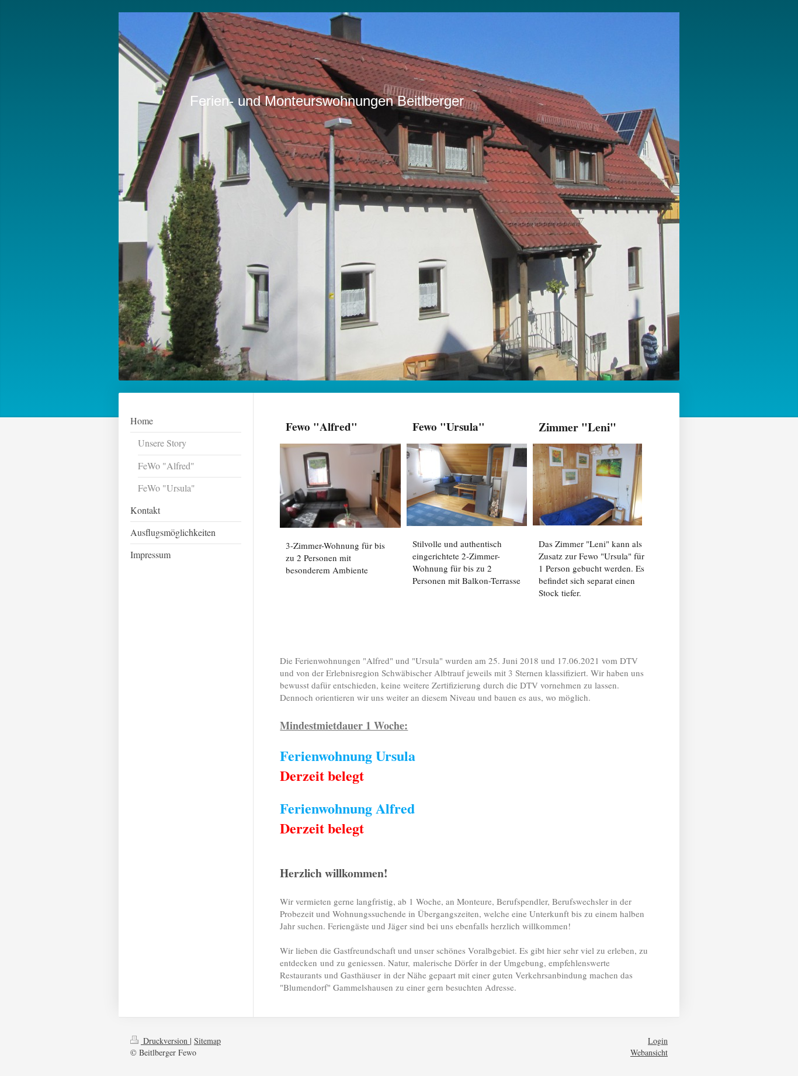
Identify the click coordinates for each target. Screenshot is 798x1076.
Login (658, 1040)
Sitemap (207, 1040)
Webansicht (649, 1052)
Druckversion (165, 1040)
